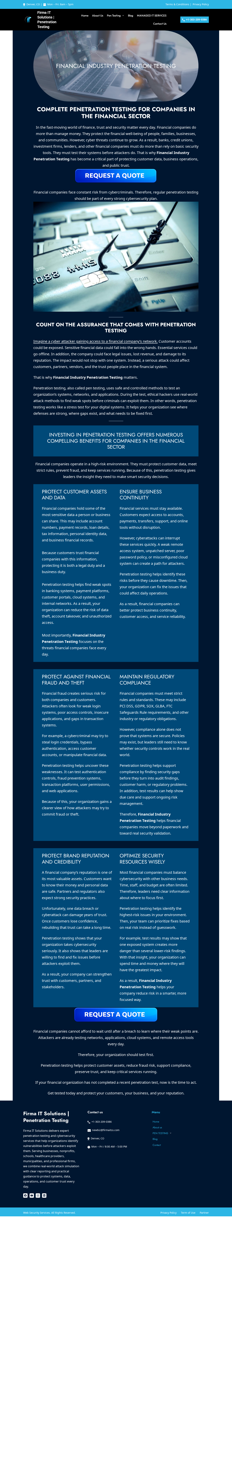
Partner (204, 1212)
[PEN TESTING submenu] (170, 1133)
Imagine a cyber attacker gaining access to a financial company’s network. (95, 341)
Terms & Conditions (177, 4)
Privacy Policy (201, 4)
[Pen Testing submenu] (123, 15)
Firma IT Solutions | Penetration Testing (46, 1117)
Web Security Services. (37, 1212)
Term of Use (188, 1212)
